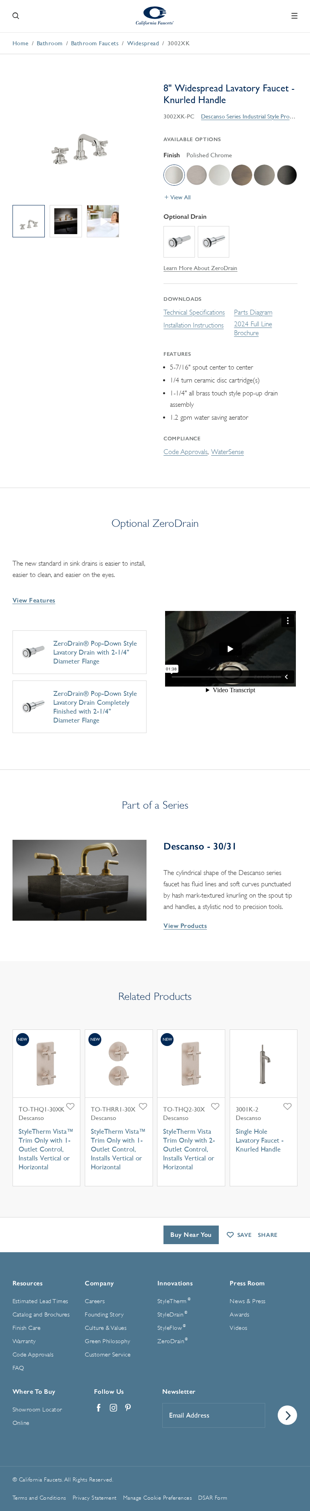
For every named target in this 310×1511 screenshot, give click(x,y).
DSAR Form (213, 1497)
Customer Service (107, 1354)
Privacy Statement (95, 1497)
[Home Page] (155, 16)
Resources (28, 1283)
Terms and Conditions (39, 1497)
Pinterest (128, 1408)
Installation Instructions (193, 325)
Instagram (113, 1408)
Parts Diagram (253, 312)
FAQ (18, 1368)
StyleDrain (172, 1314)
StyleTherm (174, 1300)
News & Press (247, 1301)
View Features (34, 600)
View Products (185, 926)
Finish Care (27, 1328)
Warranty (24, 1341)
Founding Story (104, 1314)
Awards (239, 1314)
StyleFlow (171, 1327)
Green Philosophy (107, 1341)
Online (21, 1423)
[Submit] (287, 1415)
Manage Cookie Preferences (157, 1497)
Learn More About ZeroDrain (200, 267)
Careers (95, 1301)
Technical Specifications (194, 312)
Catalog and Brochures (41, 1314)
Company (99, 1283)
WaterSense (227, 452)
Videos (238, 1328)
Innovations (175, 1283)
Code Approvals (185, 452)
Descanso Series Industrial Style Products (252, 116)
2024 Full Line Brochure (253, 328)
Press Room (247, 1283)
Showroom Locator (37, 1409)
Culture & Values (105, 1328)
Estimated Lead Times (40, 1301)
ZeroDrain (172, 1340)
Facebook (99, 1408)
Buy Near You (191, 1234)
